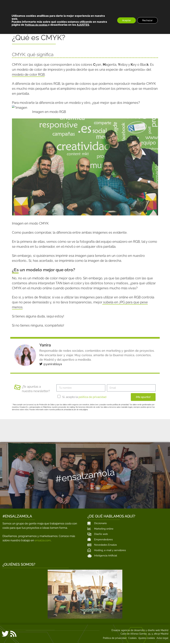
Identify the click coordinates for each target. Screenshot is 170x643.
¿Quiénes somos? (18, 564)
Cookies (132, 638)
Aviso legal (162, 638)
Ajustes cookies (146, 638)
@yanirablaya (52, 364)
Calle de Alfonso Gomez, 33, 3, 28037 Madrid (144, 633)
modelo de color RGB (28, 75)
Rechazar (147, 20)
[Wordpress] (21, 634)
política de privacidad (92, 397)
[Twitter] (5, 633)
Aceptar (126, 20)
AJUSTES (83, 24)
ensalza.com (43, 540)
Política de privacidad (115, 638)
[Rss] (13, 633)
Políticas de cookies (36, 24)
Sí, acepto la (84, 397)
